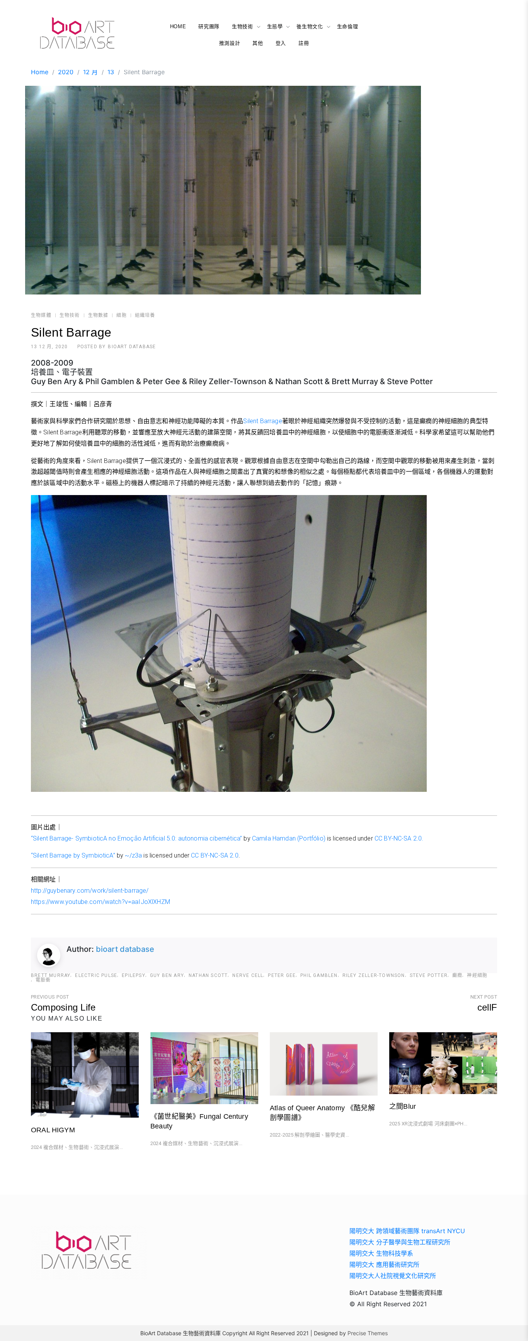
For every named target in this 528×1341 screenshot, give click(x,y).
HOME (178, 26)
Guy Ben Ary (167, 975)
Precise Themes (367, 1333)
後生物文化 (309, 26)
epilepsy (133, 975)
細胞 (121, 315)
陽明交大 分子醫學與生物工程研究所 (399, 1242)
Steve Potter (429, 975)
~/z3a (133, 855)
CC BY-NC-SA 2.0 (214, 855)
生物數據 (98, 315)
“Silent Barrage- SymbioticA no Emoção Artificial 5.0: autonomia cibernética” (136, 838)
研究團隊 (209, 26)
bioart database (132, 346)
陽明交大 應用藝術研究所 (384, 1264)
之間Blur (402, 1106)
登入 (281, 43)
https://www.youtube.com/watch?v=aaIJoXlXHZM (100, 901)
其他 (257, 43)
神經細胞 (477, 975)
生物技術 (242, 26)
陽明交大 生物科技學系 (381, 1253)
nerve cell (247, 975)
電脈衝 (43, 980)
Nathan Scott (208, 975)
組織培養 (145, 315)
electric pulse (96, 975)
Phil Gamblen (318, 975)
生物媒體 (41, 315)
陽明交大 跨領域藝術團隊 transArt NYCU (407, 1231)
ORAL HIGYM (53, 1130)
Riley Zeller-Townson (373, 975)
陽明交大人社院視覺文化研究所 (392, 1276)
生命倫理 (347, 26)
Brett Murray (50, 975)
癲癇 (457, 975)
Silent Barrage (262, 421)
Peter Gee (282, 975)
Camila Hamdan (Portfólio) (288, 838)
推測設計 (229, 43)
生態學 (275, 26)
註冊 (303, 43)
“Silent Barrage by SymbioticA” (73, 855)
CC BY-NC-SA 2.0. (399, 838)
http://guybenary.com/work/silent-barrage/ (90, 890)
